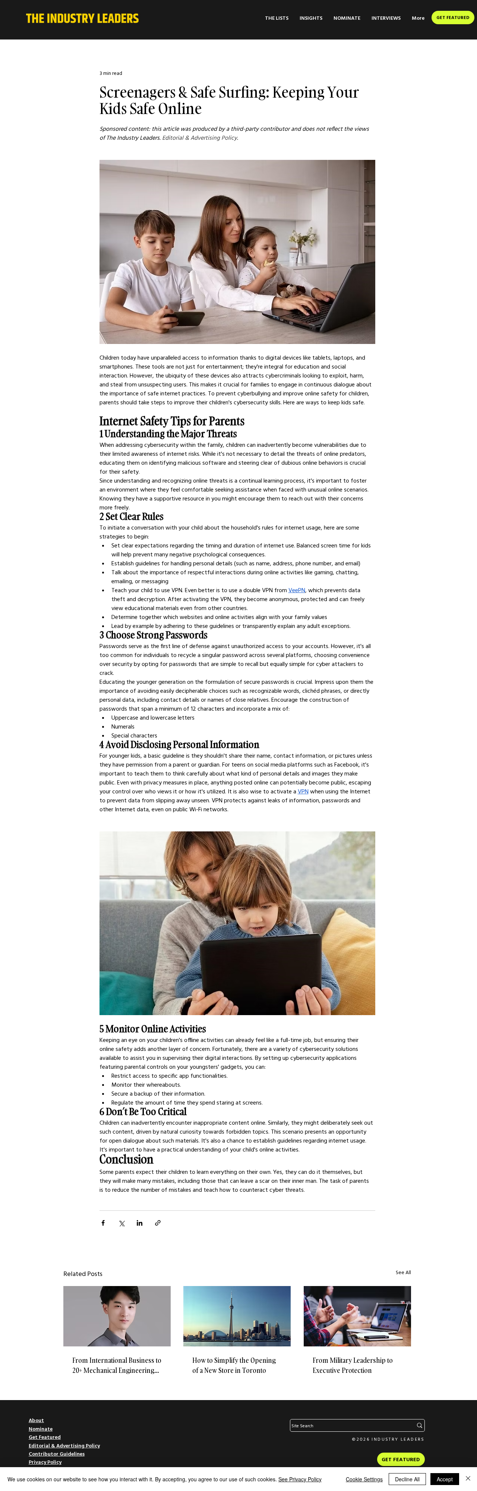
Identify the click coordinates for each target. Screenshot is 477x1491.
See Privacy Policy (300, 1479)
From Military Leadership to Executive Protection (353, 1365)
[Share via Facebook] (103, 1222)
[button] (276, 18)
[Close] (468, 1479)
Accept (445, 1479)
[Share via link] (157, 1222)
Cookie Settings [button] (364, 1479)
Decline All (407, 1479)
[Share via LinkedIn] (139, 1222)
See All (403, 1272)
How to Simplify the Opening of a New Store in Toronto (234, 1365)
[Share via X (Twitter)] (121, 1222)
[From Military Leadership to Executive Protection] (357, 1316)
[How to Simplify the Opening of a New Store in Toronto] (237, 1316)
